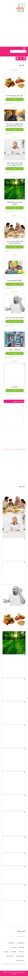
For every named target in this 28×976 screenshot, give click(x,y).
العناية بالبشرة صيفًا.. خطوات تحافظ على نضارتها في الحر (14, 164)
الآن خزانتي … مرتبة (14, 349)
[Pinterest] (17, 58)
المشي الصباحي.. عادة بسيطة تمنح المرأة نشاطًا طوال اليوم (14, 125)
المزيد (14, 99)
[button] (24, 48)
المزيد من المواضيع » (8, 103)
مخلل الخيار (15, 387)
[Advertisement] (14, 30)
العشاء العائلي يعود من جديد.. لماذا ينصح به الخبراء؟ (14, 242)
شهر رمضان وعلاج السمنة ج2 (14, 95)
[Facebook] (24, 58)
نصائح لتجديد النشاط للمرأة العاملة (14, 203)
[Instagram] (21, 58)
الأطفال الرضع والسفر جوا (14, 280)
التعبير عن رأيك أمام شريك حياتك (14, 317)
